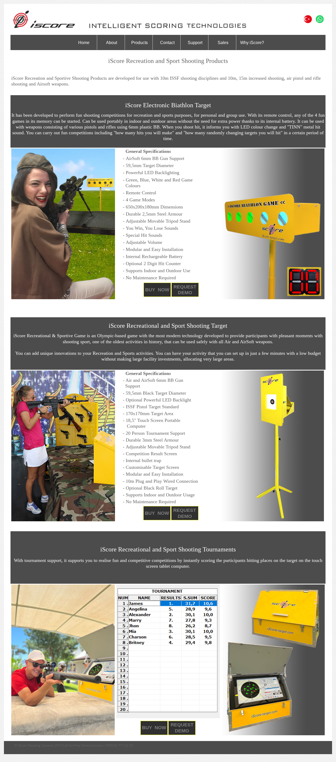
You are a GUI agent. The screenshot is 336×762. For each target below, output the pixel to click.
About (111, 42)
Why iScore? (252, 42)
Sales (223, 42)
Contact (167, 42)
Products (139, 42)
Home (84, 42)
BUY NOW (157, 289)
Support (195, 42)
